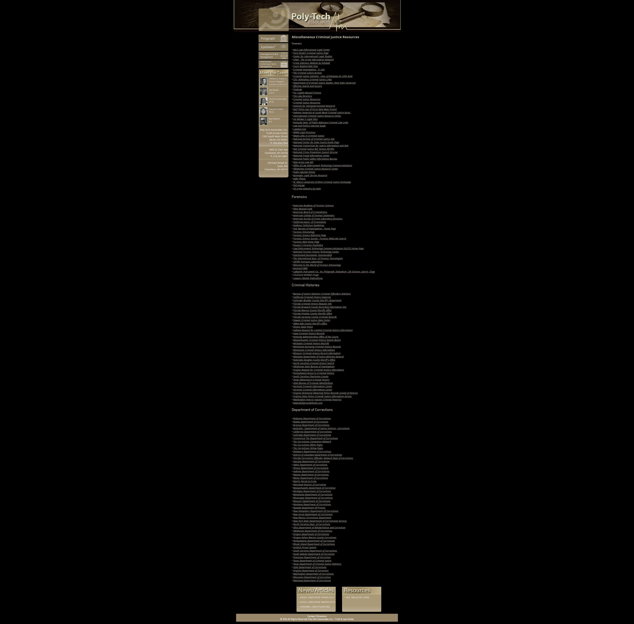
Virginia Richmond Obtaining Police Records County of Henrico (325, 393)
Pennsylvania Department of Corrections (314, 540)
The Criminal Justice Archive (307, 72)
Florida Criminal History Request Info (312, 303)
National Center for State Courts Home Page (316, 142)
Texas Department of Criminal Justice (312, 560)
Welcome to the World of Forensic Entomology (317, 265)
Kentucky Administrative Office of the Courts (315, 336)
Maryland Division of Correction (309, 484)
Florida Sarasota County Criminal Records (315, 316)
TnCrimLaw (299, 185)
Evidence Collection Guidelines (308, 225)
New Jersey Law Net (303, 162)
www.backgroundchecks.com (307, 402)
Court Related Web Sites (305, 66)
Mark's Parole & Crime (305, 481)
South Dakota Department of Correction (314, 554)
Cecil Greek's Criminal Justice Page (311, 53)
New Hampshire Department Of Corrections (315, 511)
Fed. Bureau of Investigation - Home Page (314, 228)
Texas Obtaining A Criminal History (311, 379)
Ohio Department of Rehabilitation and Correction (319, 527)
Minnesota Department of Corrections (312, 494)
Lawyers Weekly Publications (308, 278)
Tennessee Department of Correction (312, 557)
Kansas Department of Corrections (311, 474)
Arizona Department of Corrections (311, 425)
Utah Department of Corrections (309, 567)
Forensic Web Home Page (306, 241)
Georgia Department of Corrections (311, 461)
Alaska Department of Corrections (310, 421)
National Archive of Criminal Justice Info (314, 139)
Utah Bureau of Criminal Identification (313, 383)
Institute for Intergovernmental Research (314, 105)
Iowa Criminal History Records (309, 333)
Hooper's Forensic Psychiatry (308, 245)
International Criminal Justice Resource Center (317, 115)
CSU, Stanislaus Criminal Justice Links (312, 79)
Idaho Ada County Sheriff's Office (310, 323)
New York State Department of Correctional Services (320, 520)
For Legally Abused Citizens (307, 92)
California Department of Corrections (312, 431)
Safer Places (299, 178)
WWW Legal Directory (304, 132)
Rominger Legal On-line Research (310, 175)
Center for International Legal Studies (312, 56)
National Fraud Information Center (311, 155)
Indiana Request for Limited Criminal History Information (323, 330)
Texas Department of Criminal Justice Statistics (317, 563)
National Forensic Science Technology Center (316, 251)
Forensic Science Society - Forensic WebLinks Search (319, 238)
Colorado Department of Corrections (312, 435)
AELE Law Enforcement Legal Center (311, 49)
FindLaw (297, 89)
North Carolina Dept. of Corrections (311, 524)
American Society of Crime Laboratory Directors (317, 218)
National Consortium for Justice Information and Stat (320, 145)
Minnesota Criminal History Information (314, 350)
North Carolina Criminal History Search (313, 363)
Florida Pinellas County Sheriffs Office (312, 313)
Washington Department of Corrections (313, 573)
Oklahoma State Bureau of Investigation (314, 366)
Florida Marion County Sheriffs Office (312, 310)
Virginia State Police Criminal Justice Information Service (322, 396)
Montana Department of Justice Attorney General (318, 356)
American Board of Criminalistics (310, 212)
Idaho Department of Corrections (310, 464)
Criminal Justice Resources (306, 99)
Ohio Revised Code (302, 208)
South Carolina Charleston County (310, 376)
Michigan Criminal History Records (311, 343)
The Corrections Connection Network (312, 441)
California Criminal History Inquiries (312, 297)
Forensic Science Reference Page (309, 235)
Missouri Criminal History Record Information (317, 353)
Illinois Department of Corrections (310, 468)
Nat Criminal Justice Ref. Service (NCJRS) (313, 148)
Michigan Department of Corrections (312, 491)
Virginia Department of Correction (311, 570)
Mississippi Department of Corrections (313, 497)
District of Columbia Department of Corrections (317, 454)
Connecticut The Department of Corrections (315, 438)
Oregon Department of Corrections (311, 534)
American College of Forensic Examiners (313, 215)
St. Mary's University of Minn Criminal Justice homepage (322, 182)
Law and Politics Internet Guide (309, 125)
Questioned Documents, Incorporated (312, 255)
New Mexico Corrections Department (312, 517)
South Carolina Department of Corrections (315, 550)
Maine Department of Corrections (310, 477)
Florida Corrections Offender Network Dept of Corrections (323, 458)
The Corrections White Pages (308, 444)
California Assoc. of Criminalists (309, 222)
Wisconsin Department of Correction (312, 577)
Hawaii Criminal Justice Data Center (311, 320)
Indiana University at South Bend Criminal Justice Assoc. (322, 112)
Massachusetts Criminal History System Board (317, 340)
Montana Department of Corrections (312, 504)
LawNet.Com (299, 129)
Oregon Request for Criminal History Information (318, 369)
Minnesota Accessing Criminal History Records (317, 346)
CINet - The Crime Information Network (313, 59)
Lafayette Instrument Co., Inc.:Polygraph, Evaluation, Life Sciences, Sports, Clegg (334, 271)
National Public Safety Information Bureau (315, 158)
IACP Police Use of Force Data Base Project (315, 109)
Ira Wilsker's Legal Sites (305, 119)
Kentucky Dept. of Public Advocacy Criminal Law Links (320, 122)
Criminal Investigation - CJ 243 (309, 69)
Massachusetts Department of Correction (314, 487)
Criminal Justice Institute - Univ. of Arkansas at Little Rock (322, 76)
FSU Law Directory (302, 96)
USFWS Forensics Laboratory (308, 261)
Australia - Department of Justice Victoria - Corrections (321, 428)
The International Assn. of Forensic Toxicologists (318, 258)
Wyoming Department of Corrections (312, 580)
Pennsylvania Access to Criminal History (313, 373)
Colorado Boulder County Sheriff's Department (317, 300)
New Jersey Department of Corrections (313, 514)
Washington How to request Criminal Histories (317, 399)
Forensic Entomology (304, 231)
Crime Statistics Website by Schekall (311, 62)
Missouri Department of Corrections (311, 501)
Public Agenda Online (304, 172)
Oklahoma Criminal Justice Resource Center (315, 168)
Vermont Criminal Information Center (312, 386)
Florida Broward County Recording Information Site (319, 307)
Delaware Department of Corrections (312, 451)
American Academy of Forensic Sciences (313, 205)
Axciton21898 (300, 268)
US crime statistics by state (307, 188)
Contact (311, 616)
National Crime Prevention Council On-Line (315, 152)
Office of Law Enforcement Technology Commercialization (322, 165)
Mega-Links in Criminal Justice (308, 135)
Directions (322, 616)
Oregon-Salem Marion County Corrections (314, 537)
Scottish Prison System (304, 547)
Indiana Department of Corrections (311, 471)
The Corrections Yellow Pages (308, 448)
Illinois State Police (303, 326)
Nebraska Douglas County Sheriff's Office (314, 359)
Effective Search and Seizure (307, 86)
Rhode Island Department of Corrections (314, 544)
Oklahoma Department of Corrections (312, 530)
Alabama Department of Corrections (312, 418)
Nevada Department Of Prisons (309, 507)
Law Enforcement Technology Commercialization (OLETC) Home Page (328, 248)
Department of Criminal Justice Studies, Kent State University (324, 82)
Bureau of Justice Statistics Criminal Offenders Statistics (322, 293)
